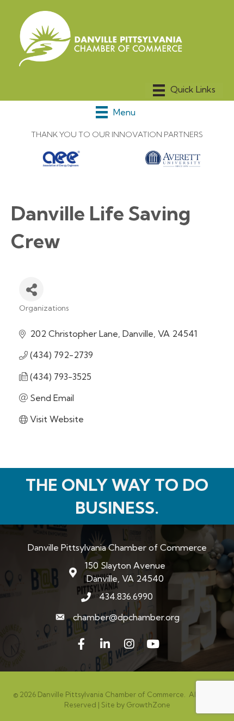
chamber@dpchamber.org (126, 617)
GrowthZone (148, 704)
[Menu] (184, 90)
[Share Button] (31, 289)
